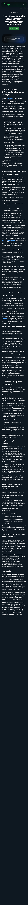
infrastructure (10, 98)
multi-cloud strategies (8, 240)
